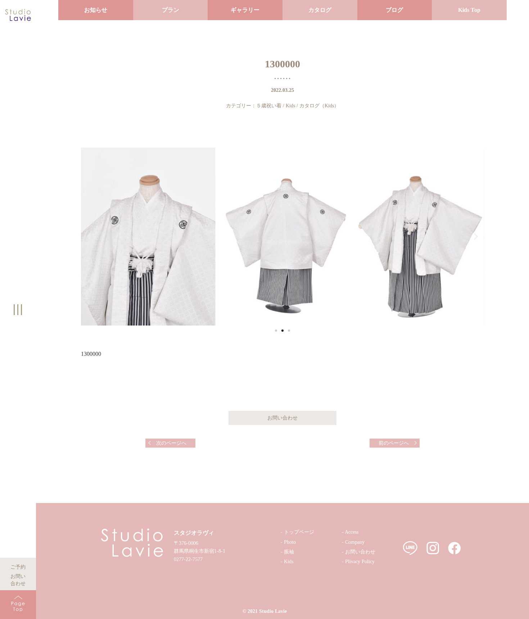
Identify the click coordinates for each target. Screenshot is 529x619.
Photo (290, 542)
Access (351, 532)
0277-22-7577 (188, 559)
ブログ (394, 10)
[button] (276, 330)
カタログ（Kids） (319, 105)
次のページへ (171, 443)
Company (355, 542)
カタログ (319, 10)
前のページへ (394, 443)
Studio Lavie (273, 611)
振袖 (289, 552)
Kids (290, 105)
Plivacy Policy (360, 561)
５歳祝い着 (268, 105)
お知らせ (95, 10)
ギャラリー (245, 10)
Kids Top (469, 10)
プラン (170, 10)
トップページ (299, 532)
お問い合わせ (18, 575)
